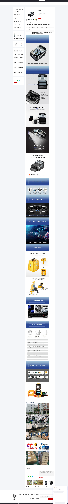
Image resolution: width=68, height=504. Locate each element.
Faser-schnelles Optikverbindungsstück (18, 9)
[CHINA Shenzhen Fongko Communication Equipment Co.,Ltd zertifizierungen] (16, 44)
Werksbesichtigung (15, 495)
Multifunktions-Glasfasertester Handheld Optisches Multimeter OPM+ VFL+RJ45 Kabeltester (46, 486)
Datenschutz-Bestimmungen (16, 503)
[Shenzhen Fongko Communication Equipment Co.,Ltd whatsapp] (16, 80)
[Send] (66, 503)
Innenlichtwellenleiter (16, 14)
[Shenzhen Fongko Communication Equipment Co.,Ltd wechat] (18, 80)
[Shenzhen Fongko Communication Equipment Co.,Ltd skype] (20, 80)
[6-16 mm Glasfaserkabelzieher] (14, 34)
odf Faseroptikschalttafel (17, 24)
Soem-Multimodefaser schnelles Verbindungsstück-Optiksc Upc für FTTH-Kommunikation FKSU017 (23, 498)
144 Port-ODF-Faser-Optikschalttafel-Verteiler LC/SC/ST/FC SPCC (34, 494)
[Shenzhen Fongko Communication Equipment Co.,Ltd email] (14, 80)
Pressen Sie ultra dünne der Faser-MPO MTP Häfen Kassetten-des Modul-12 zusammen (34, 498)
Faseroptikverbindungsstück (17, 17)
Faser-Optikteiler (16, 11)
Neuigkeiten (14, 498)
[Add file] (53, 503)
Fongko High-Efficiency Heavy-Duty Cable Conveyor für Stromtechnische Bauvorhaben (40, 486)
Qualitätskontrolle (15, 496)
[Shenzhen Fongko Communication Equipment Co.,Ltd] (15, 3)
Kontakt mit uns (14, 497)
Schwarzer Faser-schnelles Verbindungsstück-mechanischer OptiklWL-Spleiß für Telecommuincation (24, 496)
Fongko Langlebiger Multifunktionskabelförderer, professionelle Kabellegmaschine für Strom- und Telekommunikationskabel (29, 486)
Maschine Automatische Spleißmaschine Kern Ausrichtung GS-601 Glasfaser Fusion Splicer (52, 486)
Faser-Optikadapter (16, 18)
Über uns (14, 494)
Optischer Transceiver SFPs (17, 27)
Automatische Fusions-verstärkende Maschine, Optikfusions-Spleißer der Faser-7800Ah (30, 22)
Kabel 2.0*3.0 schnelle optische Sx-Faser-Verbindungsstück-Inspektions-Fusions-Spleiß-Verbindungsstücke (24, 495)
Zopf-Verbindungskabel (16, 21)
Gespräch (39, 18)
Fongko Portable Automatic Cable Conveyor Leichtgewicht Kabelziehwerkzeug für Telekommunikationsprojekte (35, 486)
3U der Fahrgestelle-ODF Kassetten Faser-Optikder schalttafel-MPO (34, 496)
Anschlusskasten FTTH (16, 15)
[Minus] (66, 487)
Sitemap (14, 499)
